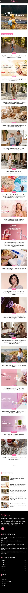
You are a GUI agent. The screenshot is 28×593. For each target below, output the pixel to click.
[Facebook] (2, 528)
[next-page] (15, 462)
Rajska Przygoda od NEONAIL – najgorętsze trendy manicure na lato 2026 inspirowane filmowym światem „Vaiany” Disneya (14, 196)
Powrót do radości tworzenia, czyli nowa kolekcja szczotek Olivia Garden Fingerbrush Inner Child (14, 318)
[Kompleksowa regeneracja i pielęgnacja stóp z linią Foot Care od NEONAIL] (14, 401)
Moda (14, 53)
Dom (14, 145)
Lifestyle (14, 431)
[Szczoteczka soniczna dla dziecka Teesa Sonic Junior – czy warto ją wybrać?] (14, 138)
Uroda (13, 76)
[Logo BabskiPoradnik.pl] (14, 1)
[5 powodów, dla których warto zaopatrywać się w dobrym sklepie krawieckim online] (14, 258)
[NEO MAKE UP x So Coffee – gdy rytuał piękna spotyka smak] (14, 424)
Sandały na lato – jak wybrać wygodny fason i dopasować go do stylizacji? (18, 498)
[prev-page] (13, 462)
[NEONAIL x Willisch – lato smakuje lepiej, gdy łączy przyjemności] (14, 68)
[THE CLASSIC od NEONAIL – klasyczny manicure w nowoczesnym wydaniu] (14, 208)
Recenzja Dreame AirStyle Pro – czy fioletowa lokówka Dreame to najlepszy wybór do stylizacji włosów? (14, 342)
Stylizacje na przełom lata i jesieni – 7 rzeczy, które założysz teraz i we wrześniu (18, 491)
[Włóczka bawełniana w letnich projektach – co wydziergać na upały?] (14, 447)
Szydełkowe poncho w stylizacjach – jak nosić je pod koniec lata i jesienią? (18, 478)
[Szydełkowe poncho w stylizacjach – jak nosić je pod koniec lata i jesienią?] (14, 45)
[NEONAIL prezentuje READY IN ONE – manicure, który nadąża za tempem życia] (14, 377)
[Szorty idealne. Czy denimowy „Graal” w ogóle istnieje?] (14, 354)
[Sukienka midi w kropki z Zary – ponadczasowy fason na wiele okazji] (14, 161)
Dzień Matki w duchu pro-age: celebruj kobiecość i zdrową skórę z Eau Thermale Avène (14, 293)
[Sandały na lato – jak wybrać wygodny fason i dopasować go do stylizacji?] (14, 114)
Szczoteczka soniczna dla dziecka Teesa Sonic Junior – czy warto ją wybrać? (18, 505)
